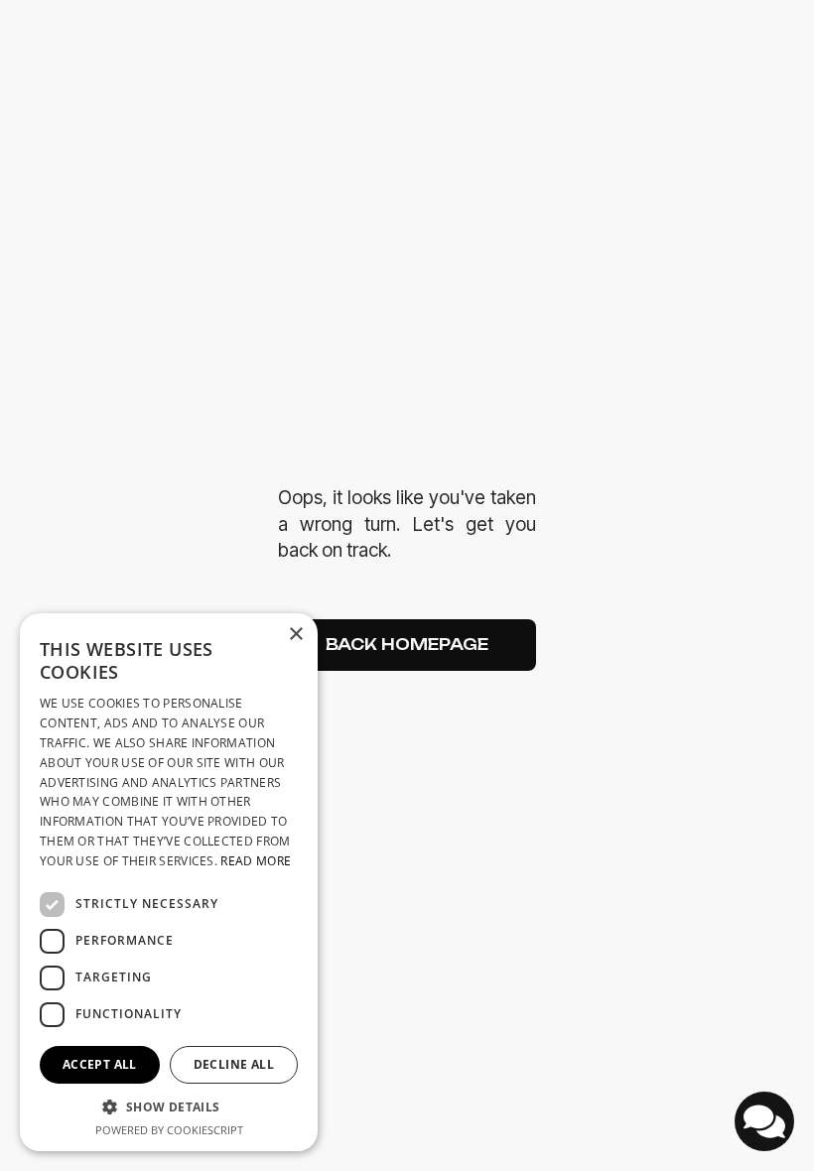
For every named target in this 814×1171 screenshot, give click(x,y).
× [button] (295, 634)
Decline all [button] (234, 1064)
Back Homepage (407, 644)
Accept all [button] (100, 1064)
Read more (255, 860)
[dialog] (169, 882)
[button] (169, 1107)
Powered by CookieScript (169, 1129)
